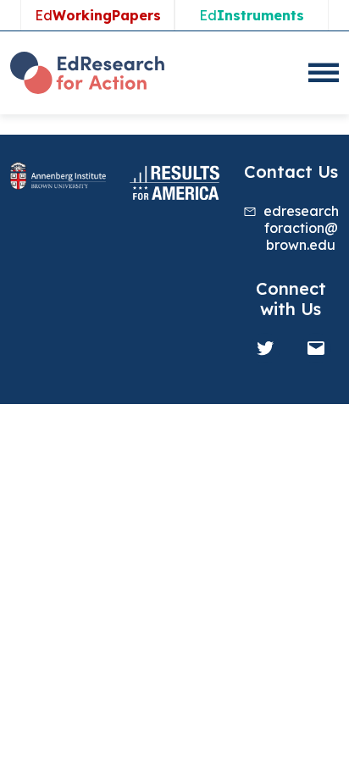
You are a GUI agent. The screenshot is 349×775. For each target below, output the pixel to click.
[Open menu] (323, 73)
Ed (98, 15)
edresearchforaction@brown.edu (301, 227)
